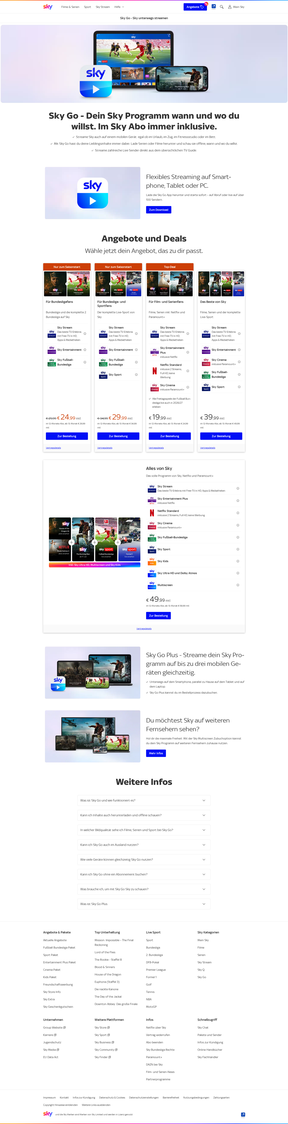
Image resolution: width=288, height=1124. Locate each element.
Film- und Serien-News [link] (160, 1072)
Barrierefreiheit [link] (171, 1097)
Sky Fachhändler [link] (208, 1057)
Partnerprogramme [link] (158, 1079)
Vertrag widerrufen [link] (158, 1035)
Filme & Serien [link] (70, 7)
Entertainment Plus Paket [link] (59, 962)
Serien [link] (201, 955)
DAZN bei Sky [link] (154, 1064)
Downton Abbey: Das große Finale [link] (116, 1004)
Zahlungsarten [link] (221, 1097)
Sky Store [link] (100, 1027)
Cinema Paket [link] (52, 969)
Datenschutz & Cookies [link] (112, 1097)
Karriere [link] (48, 1035)
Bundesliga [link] (153, 947)
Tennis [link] (150, 992)
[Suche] (221, 7)
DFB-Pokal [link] (152, 962)
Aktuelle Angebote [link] (55, 940)
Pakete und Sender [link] (210, 1035)
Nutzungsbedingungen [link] (196, 1097)
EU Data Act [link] (50, 1057)
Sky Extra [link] (49, 999)
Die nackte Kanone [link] (106, 989)
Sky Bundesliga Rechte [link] (160, 1049)
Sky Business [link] (103, 1042)
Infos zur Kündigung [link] (210, 1042)
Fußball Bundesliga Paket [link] (59, 947)
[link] (48, 6)
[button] (67, 334)
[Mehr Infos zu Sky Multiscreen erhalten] (92, 736)
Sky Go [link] (202, 977)
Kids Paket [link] (49, 977)
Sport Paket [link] (50, 955)
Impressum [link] (49, 1097)
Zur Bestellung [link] (66, 436)
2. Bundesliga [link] (154, 955)
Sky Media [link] (49, 1049)
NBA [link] (148, 999)
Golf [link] (148, 984)
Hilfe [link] (117, 7)
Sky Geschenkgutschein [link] (58, 1006)
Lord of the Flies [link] (105, 952)
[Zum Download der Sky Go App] (92, 193)
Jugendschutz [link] (52, 1042)
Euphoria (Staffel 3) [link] (107, 982)
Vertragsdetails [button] (53, 448)
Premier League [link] (156, 969)
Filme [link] (201, 947)
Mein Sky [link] (203, 940)
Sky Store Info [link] (52, 992)
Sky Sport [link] (101, 1035)
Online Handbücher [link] (210, 1049)
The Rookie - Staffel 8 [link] (108, 959)
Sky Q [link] (201, 969)
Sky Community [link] (104, 1049)
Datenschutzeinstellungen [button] (144, 1097)
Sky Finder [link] (101, 1057)
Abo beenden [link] (154, 1042)
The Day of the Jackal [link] (108, 996)
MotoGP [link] (151, 1006)
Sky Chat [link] (203, 1027)
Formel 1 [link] (151, 977)
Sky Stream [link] (103, 7)
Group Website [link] (52, 1027)
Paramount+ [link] (154, 1057)
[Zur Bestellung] (67, 284)
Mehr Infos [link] (156, 753)
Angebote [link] (193, 7)
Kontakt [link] (64, 1097)
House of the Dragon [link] (108, 974)
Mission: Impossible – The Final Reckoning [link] (114, 942)
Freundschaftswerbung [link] (58, 984)
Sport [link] (87, 7)
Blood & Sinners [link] (105, 967)
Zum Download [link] (158, 209)
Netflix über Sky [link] (156, 1027)
